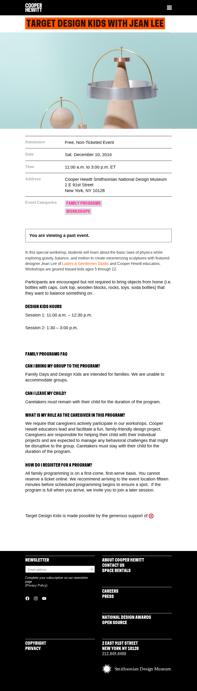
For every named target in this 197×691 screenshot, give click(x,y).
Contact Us (113, 566)
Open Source (114, 623)
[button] (169, 8)
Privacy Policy (36, 585)
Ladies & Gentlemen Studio (85, 264)
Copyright (35, 644)
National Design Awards (126, 618)
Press (108, 597)
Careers (110, 592)
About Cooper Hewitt (123, 560)
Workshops (78, 212)
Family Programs (83, 204)
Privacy (33, 649)
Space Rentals (116, 571)
